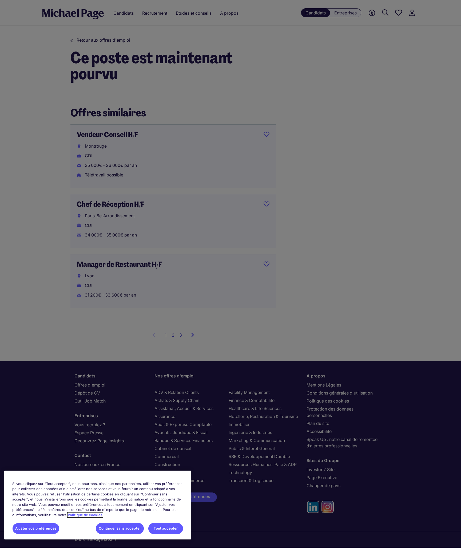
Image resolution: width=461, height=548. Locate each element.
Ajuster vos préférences (36, 528)
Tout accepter (166, 528)
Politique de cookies (85, 515)
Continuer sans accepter (120, 528)
